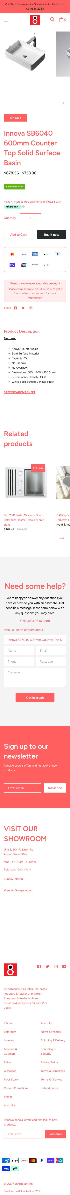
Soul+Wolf (34, 1191)
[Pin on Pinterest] (30, 308)
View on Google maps (18, 890)
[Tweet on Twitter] (23, 308)
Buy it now (51, 234)
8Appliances (23, 1184)
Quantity (10, 218)
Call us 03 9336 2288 (35, 621)
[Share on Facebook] (15, 308)
